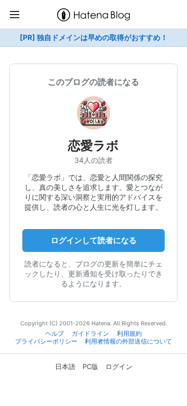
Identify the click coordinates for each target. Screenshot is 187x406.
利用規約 (129, 333)
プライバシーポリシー (46, 341)
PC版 (90, 366)
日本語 (65, 366)
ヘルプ (54, 333)
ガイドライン (90, 333)
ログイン (118, 366)
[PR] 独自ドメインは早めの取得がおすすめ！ (94, 37)
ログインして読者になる (94, 240)
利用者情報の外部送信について (128, 341)
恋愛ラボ (93, 145)
